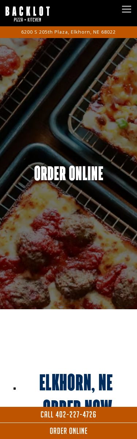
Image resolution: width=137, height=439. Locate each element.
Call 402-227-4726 (68, 414)
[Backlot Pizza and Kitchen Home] (31, 13)
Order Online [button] (69, 431)
